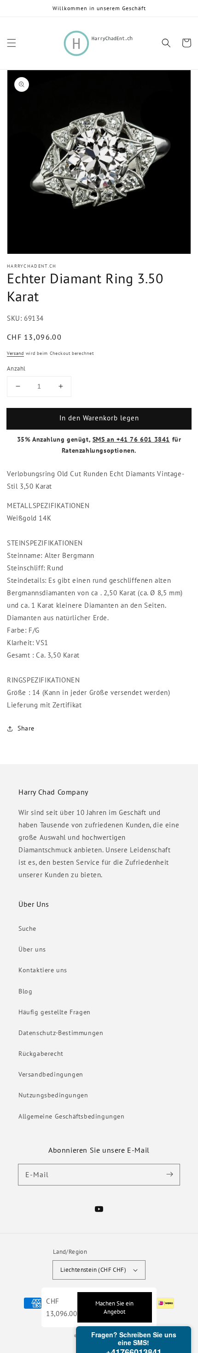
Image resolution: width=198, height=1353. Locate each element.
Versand (15, 353)
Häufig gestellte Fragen (54, 1012)
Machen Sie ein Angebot (114, 1307)
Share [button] (26, 728)
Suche (27, 928)
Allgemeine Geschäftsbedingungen (71, 1116)
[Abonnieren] (169, 1174)
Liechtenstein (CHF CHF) (93, 1270)
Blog (25, 991)
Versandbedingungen (50, 1074)
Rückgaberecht (41, 1053)
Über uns (32, 949)
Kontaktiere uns (42, 970)
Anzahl (16, 368)
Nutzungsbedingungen (53, 1095)
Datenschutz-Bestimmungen (60, 1033)
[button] (11, 43)
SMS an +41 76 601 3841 (131, 439)
